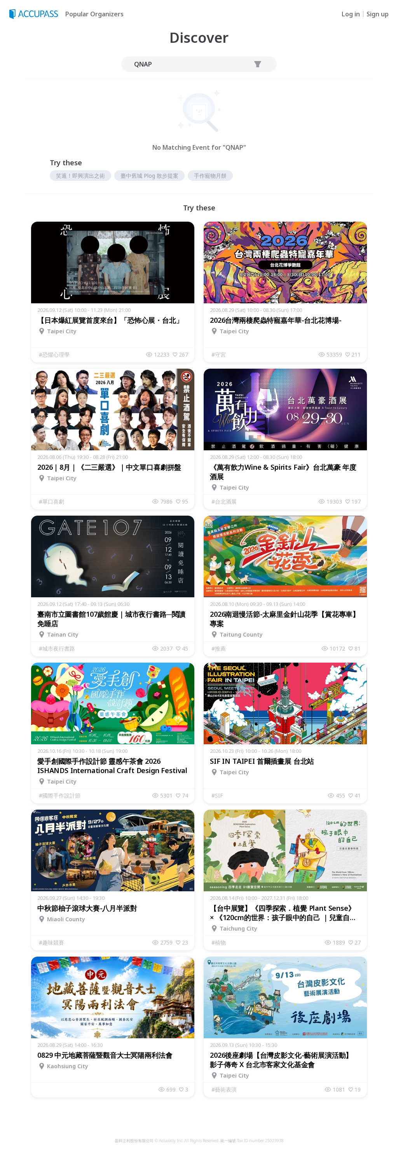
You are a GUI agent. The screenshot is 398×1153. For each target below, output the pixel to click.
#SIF (217, 795)
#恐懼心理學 (54, 354)
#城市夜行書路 (57, 648)
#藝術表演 (224, 1089)
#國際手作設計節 (59, 795)
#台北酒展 (224, 501)
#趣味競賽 (51, 942)
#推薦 (218, 648)
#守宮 (218, 354)
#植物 (218, 942)
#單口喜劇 (51, 501)
